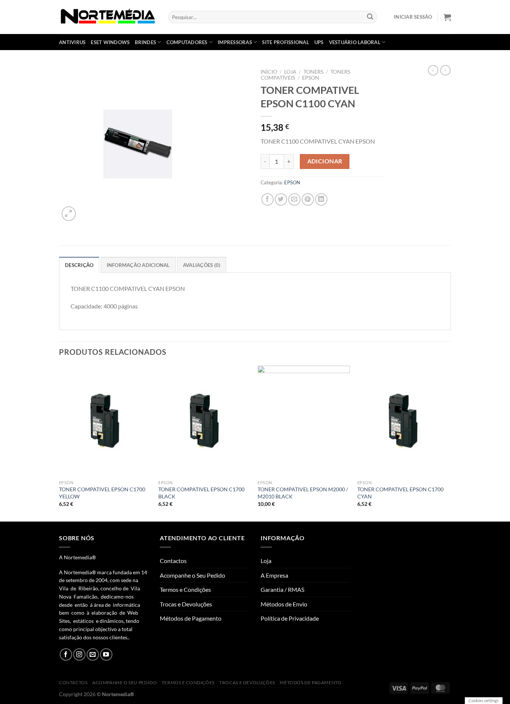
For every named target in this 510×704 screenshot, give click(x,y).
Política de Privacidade (290, 618)
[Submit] (370, 17)
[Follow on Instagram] (79, 654)
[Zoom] (69, 213)
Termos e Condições (185, 589)
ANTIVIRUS (72, 42)
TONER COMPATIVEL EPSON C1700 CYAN (400, 492)
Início (269, 72)
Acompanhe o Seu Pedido (192, 575)
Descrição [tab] (79, 265)
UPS (319, 42)
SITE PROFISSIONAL (285, 42)
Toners (313, 72)
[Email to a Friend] (294, 199)
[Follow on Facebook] (66, 654)
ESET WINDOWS (110, 42)
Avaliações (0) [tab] (202, 265)
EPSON (310, 78)
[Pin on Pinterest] (308, 199)
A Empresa (274, 575)
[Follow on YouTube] (106, 654)
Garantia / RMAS (282, 589)
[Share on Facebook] (267, 199)
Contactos (173, 560)
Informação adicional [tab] (138, 265)
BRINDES (145, 42)
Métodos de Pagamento (190, 618)
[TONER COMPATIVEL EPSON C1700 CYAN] (403, 421)
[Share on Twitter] (281, 199)
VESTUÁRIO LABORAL (354, 42)
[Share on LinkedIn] (321, 199)
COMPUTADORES (187, 42)
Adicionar (324, 161)
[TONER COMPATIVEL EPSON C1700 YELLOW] (105, 421)
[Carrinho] (447, 17)
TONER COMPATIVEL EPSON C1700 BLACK (201, 492)
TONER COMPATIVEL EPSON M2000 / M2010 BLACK (303, 492)
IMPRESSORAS (235, 42)
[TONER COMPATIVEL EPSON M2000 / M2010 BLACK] (304, 421)
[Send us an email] (93, 654)
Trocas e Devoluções (186, 604)
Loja (290, 72)
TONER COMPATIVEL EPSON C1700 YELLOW (102, 492)
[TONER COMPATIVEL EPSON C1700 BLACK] (204, 421)
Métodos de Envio (284, 604)
